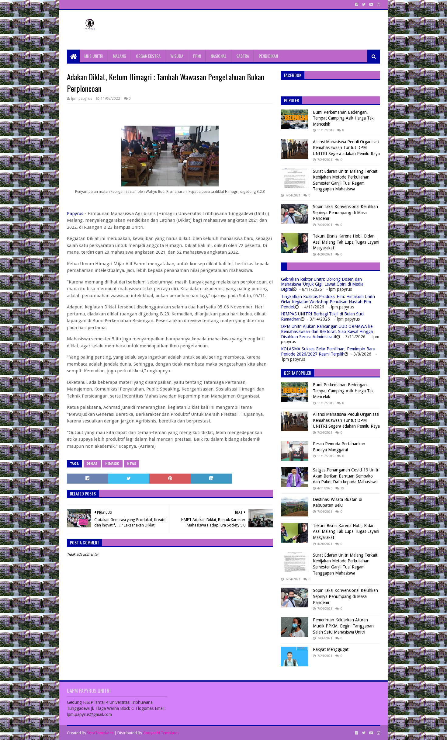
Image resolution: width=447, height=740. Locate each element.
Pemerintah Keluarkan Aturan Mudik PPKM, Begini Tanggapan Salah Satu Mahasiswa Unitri (343, 625)
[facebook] (356, 4)
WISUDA (176, 56)
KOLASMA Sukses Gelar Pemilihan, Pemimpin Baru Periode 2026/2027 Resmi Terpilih (328, 351)
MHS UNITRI (93, 56)
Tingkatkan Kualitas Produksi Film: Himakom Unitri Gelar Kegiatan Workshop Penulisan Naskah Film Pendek (328, 301)
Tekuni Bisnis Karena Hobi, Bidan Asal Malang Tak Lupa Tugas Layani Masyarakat (346, 242)
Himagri (112, 463)
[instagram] (378, 4)
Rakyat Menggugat (330, 649)
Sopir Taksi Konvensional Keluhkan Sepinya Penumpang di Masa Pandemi (345, 212)
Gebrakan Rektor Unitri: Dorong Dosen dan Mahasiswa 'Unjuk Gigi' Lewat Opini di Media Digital (322, 284)
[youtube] (371, 4)
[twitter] (364, 4)
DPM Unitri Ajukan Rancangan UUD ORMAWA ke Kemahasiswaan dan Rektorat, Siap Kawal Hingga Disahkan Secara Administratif (327, 331)
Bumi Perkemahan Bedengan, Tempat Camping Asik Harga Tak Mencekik (343, 118)
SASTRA (242, 56)
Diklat (92, 463)
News (131, 463)
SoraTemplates (100, 733)
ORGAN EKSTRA (148, 56)
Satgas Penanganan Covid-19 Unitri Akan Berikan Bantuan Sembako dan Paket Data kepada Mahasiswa (346, 475)
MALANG (119, 56)
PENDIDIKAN (268, 56)
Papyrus (75, 213)
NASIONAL (219, 56)
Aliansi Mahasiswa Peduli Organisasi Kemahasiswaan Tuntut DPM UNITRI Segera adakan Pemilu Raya (346, 147)
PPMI (197, 56)
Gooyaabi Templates (161, 733)
